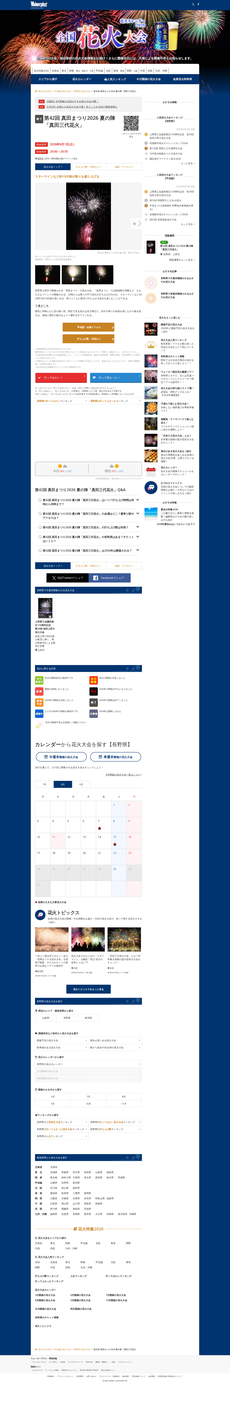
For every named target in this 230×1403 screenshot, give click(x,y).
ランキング (54, 400)
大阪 (136, 70)
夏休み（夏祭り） (102, 1362)
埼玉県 (87, 1177)
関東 (71, 70)
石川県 (53, 1187)
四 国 (38, 1208)
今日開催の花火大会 (149, 79)
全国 (37, 1262)
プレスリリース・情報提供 (109, 1376)
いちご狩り (53, 1362)
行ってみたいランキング (119, 1276)
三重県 (76, 1193)
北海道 (55, 70)
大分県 (98, 1214)
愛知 (122, 70)
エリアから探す (48, 79)
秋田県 (87, 1172)
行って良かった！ (119, 377)
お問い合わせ (91, 1376)
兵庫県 (76, 1198)
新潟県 (88, 1017)
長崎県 (76, 1214)
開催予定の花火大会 (47, 1040)
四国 (150, 70)
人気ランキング (116, 79)
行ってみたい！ (64, 377)
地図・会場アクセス (90, 327)
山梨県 (45, 1017)
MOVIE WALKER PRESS (89, 1370)
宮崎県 (110, 1214)
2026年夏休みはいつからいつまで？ (176, 524)
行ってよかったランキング (49, 1281)
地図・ (123, 166)
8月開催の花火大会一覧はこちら (123, 774)
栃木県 (110, 1177)
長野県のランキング (54, 1122)
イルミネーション (125, 1362)
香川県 (53, 1208)
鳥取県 (87, 1203)
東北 (64, 70)
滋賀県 (110, 1198)
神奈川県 (66, 1177)
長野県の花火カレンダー (50, 1064)
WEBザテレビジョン (69, 1370)
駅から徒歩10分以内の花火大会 (107, 1047)
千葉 (91, 70)
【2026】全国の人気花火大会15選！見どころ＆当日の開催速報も (82, 106)
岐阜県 (65, 1193)
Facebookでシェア (112, 578)
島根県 (98, 1203)
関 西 (38, 1198)
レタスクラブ (37, 1370)
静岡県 (87, 1193)
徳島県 (76, 1208)
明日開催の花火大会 (81, 1308)
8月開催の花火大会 (45, 1300)
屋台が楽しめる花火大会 (103, 1040)
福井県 (76, 1187)
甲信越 (99, 70)
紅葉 (113, 1362)
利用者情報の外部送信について (169, 1376)
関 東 (38, 1177)
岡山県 (65, 1203)
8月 (124, 1096)
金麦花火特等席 (182, 79)
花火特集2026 (41, 70)
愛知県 (53, 1193)
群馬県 (98, 1177)
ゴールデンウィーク (75, 1362)
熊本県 (87, 1214)
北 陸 (38, 1187)
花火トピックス (43, 1326)
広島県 (53, 1203)
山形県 (98, 1172)
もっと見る (187, 163)
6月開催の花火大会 (80, 1295)
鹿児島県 (122, 1214)
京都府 (65, 1198)
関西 (129, 70)
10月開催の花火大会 (116, 1300)
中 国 (38, 1203)
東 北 (38, 1172)
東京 (78, 70)
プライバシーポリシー (65, 1376)
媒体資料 (125, 1376)
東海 (115, 70)
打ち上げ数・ (87, 166)
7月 (88, 1096)
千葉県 (76, 1177)
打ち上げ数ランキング (47, 1276)
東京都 (53, 1177)
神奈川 (85, 70)
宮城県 (53, 1172)
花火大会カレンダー (45, 1289)
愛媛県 (65, 1208)
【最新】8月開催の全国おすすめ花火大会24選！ (72, 101)
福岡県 (53, 1214)
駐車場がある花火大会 (48, 1047)
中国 (142, 70)
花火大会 (52, 166)
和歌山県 (100, 1198)
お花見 (62, 1362)
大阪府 (53, 1198)
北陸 (108, 70)
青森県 (65, 1172)
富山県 (65, 1187)
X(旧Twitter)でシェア (70, 578)
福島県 (110, 1172)
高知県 (87, 1208)
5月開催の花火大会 (45, 1295)
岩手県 (76, 1172)
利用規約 (50, 1376)
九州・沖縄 (161, 70)
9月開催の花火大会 (80, 1300)
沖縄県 (132, 1214)
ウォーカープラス (39, 1362)
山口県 (76, 1203)
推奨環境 (80, 1376)
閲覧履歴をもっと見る (181, 260)
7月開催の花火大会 (116, 1295)
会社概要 (151, 1376)
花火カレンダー (81, 79)
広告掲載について (138, 1376)
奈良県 (87, 1198)
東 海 (38, 1193)
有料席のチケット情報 (47, 1317)
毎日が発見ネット (107, 1370)
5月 (53, 1096)
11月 (123, 1103)
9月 (53, 1103)
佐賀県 (65, 1214)
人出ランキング (78, 1276)
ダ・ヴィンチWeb (52, 1370)
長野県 (40, 159)
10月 (88, 1103)
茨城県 (121, 1177)
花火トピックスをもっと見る (88, 989)
